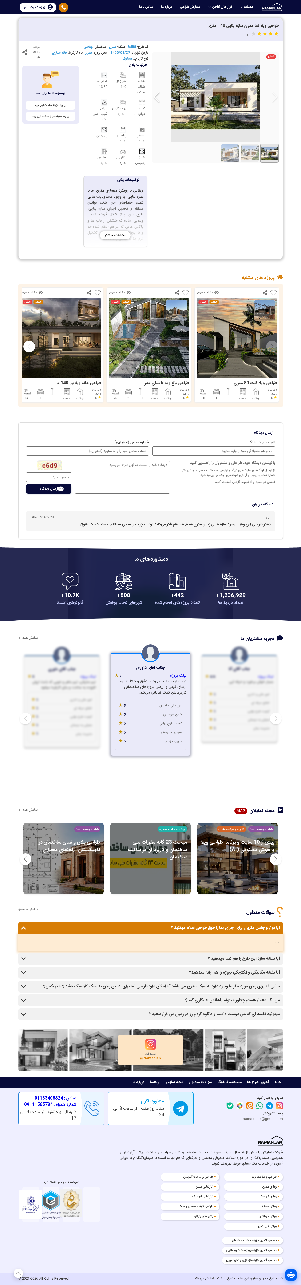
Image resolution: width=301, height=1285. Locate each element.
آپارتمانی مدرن (204, 1187)
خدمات (248, 7)
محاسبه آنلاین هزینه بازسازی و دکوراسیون (251, 1260)
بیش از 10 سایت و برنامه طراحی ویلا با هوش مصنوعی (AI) (237, 846)
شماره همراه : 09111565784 (50, 1105)
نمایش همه (30, 638)
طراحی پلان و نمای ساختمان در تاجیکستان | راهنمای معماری (69, 846)
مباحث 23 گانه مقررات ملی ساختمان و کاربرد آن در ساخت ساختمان (157, 850)
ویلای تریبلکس (267, 1226)
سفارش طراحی (190, 7)
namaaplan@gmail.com (263, 1119)
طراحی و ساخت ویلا (264, 1177)
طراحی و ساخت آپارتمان (198, 1177)
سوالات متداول (200, 1082)
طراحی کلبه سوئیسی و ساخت (195, 1207)
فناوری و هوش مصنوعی (231, 829)
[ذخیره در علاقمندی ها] (273, 294)
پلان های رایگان (203, 1216)
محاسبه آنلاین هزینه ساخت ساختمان (254, 1240)
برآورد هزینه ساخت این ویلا (50, 105)
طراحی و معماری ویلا (261, 829)
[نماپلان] (270, 1141)
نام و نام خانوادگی (261, 442)
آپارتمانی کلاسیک (202, 1197)
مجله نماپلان (173, 1082)
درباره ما (166, 7)
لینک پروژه (265, 677)
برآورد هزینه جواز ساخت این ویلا (50, 116)
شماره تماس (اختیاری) (132, 442)
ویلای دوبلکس (267, 1216)
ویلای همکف (269, 1207)
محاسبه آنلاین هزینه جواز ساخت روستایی (251, 1250)
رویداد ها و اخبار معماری (172, 829)
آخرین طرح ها (258, 1082)
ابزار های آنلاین (222, 7)
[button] (156, 97)
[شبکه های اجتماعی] (24, 53)
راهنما (154, 1082)
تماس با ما (146, 7)
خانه (277, 1082)
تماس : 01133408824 (55, 1098)
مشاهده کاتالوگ (229, 1082)
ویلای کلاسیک (268, 1197)
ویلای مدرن (269, 1187)
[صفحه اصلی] (272, 6)
